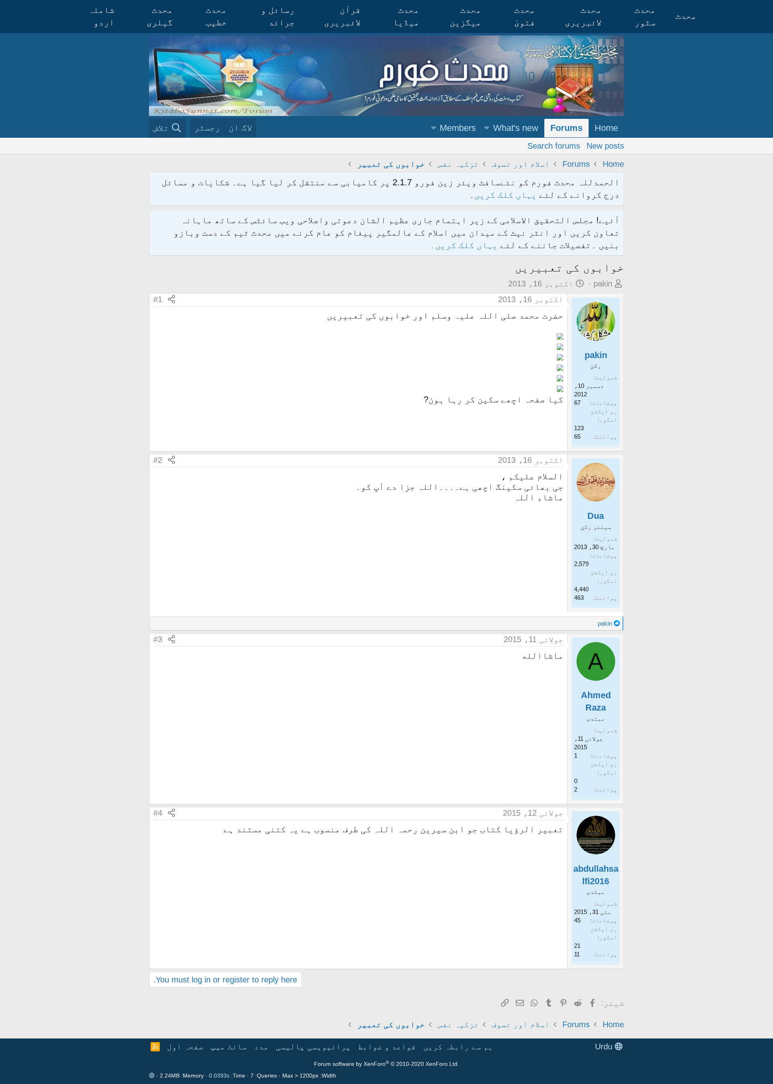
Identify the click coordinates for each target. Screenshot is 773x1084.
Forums (566, 128)
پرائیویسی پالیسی (313, 1046)
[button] (487, 128)
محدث (686, 16)
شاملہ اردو (101, 16)
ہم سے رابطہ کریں (458, 1046)
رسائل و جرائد (278, 16)
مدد (261, 1046)
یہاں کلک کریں (505, 195)
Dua (595, 516)
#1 (157, 299)
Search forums (553, 145)
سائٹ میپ (229, 1046)
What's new (515, 128)
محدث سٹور (645, 16)
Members (458, 128)
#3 (157, 639)
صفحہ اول (185, 1046)
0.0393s (219, 1075)
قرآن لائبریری (342, 16)
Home (606, 128)
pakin (602, 283)
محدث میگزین (465, 16)
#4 (157, 812)
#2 (157, 460)
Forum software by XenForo (386, 1064)
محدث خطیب (216, 16)
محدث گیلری (160, 16)
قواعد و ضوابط (387, 1046)
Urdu (605, 1046)
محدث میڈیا (406, 16)
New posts (605, 145)
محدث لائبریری (583, 16)
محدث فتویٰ (524, 16)
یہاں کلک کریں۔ (465, 245)
